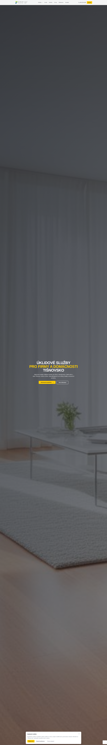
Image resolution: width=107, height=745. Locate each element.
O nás (55, 2)
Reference (61, 2)
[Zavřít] (79, 733)
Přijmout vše (31, 741)
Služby (39, 2)
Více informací (62, 382)
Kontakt (67, 2)
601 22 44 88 (83, 2)
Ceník (45, 2)
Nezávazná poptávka (46, 382)
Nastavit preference (40, 741)
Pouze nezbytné (50, 741)
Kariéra (50, 2)
